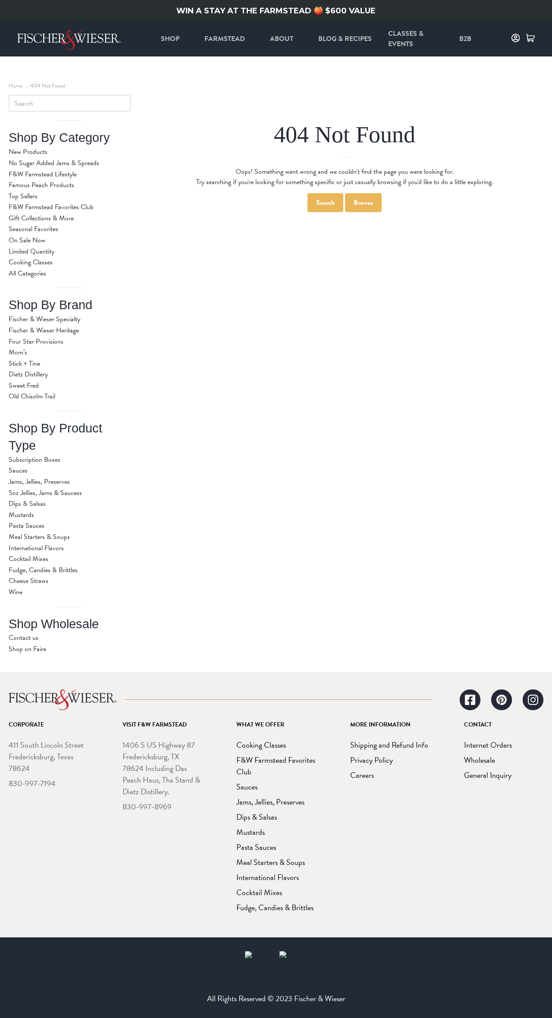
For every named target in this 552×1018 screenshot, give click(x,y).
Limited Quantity (31, 251)
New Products (28, 152)
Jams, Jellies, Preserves (39, 481)
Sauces (18, 470)
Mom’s (18, 352)
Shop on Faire (27, 649)
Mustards (21, 515)
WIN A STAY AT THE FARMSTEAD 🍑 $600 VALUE (276, 11)
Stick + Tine (24, 363)
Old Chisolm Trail (32, 396)
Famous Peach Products (41, 185)
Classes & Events (405, 38)
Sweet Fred (24, 385)
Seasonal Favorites (33, 229)
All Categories (27, 273)
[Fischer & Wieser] (62, 699)
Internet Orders (488, 745)
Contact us (23, 638)
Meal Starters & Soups (39, 537)
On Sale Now (27, 240)
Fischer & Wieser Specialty (44, 319)
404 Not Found (47, 85)
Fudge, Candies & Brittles (43, 570)
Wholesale (479, 760)
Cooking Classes (31, 262)
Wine (15, 592)
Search (325, 202)
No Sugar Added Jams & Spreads (54, 163)
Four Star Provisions (36, 341)
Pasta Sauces (26, 525)
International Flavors (36, 548)
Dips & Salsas (27, 503)
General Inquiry (487, 775)
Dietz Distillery (28, 374)
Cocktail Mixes (28, 559)
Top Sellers (23, 196)
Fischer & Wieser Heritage (44, 330)
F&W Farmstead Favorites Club (51, 207)
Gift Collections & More (41, 218)
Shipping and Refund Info (389, 745)
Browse (363, 202)
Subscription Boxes (34, 459)
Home (15, 85)
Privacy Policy (371, 760)
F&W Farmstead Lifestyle (43, 174)
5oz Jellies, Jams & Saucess (45, 493)
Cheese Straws (28, 581)
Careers (362, 775)
